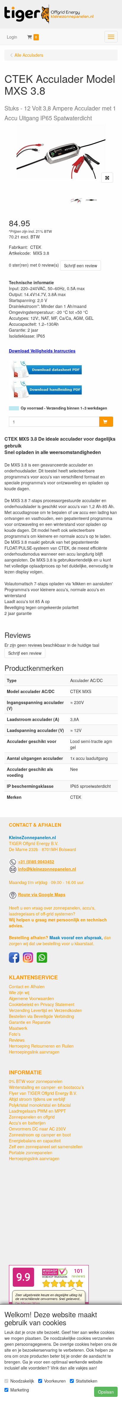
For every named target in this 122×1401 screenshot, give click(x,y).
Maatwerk (18, 1028)
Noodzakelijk (22, 1381)
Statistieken (86, 1381)
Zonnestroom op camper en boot (40, 1135)
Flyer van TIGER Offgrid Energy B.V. (43, 1093)
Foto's (14, 1034)
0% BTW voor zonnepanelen (35, 1081)
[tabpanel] (76, 200)
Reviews (17, 1040)
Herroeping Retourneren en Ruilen (41, 1046)
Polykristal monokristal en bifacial (40, 1105)
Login (12, 37)
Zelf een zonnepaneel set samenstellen (46, 1146)
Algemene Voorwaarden (31, 998)
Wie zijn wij (19, 992)
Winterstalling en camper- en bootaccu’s (46, 1087)
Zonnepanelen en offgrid (32, 1117)
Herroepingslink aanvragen (34, 1052)
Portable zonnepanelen (30, 1152)
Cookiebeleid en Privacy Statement (41, 1004)
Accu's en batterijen (27, 1123)
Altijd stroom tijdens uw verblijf (37, 1099)
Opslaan (106, 1392)
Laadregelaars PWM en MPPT (37, 1111)
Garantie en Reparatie (30, 1022)
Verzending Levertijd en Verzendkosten (45, 1010)
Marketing (19, 1390)
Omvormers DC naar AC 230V (37, 1129)
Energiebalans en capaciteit (35, 1141)
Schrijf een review (80, 265)
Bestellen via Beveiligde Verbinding (41, 1016)
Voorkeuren (55, 1381)
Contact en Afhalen (27, 986)
